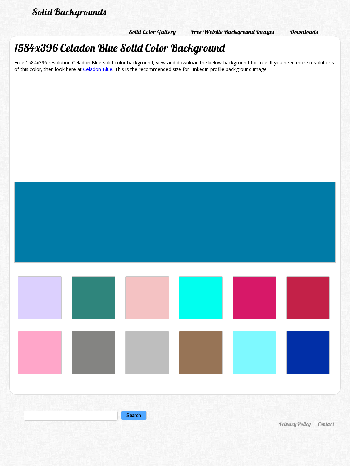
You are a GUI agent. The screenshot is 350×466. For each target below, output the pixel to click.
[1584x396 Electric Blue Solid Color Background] (254, 372)
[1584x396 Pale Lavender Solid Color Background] (40, 317)
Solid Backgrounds (69, 12)
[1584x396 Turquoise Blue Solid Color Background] (201, 317)
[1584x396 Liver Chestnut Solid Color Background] (201, 372)
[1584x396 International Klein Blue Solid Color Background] (308, 372)
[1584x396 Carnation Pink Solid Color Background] (40, 372)
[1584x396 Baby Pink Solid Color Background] (147, 317)
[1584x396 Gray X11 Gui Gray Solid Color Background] (147, 372)
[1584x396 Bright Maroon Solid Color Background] (308, 317)
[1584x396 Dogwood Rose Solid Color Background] (254, 317)
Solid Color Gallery (152, 32)
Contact (326, 424)
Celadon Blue (97, 69)
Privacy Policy (295, 424)
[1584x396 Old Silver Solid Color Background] (93, 372)
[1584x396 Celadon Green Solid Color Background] (93, 317)
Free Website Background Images (232, 32)
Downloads (304, 32)
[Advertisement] (175, 128)
